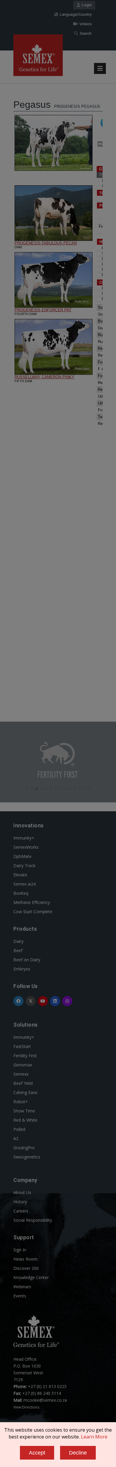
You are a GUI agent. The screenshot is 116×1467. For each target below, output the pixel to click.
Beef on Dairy (26, 959)
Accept (37, 1453)
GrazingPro (24, 1147)
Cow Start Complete (32, 911)
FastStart (22, 1046)
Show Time (24, 1111)
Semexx (21, 1074)
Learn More (94, 1436)
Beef (18, 950)
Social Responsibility (32, 1220)
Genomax (22, 1065)
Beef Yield (23, 1083)
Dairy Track (24, 865)
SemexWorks (26, 847)
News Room (25, 1259)
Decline (78, 1453)
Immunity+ (23, 838)
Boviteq (20, 893)
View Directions (26, 1407)
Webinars (22, 1286)
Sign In (19, 1250)
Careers (20, 1211)
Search (85, 33)
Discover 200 (26, 1268)
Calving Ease (25, 1092)
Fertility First (25, 1055)
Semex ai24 (24, 884)
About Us (22, 1192)
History (20, 1201)
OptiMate (22, 856)
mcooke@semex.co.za (45, 1400)
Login (86, 5)
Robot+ (20, 1101)
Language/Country (75, 14)
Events (19, 1296)
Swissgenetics (26, 1157)
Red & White (25, 1120)
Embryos (21, 969)
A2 (15, 1138)
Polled (19, 1129)
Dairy (18, 941)
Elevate (20, 875)
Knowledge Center (31, 1277)
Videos (85, 24)
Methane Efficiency (31, 902)
